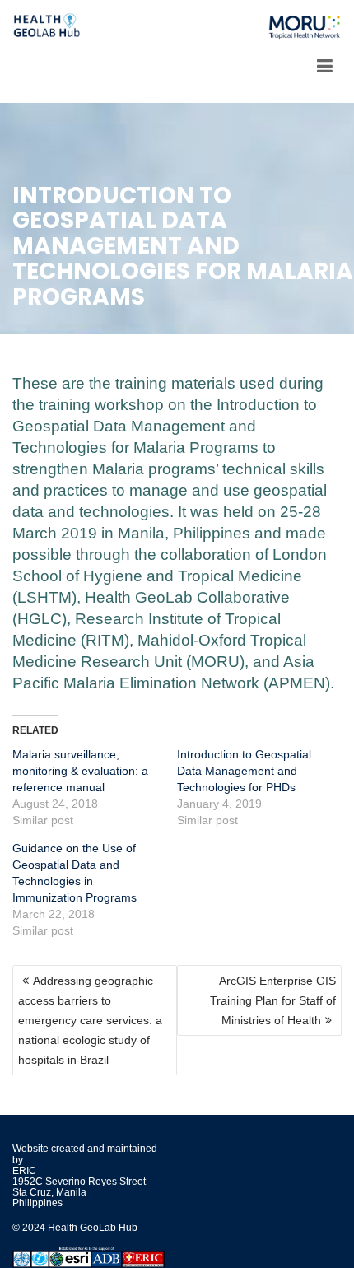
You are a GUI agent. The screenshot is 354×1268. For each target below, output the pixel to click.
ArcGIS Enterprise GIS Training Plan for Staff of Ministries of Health (273, 1000)
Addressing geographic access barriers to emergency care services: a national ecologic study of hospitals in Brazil (90, 1020)
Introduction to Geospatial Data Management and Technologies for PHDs (244, 771)
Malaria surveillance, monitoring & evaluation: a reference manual (80, 771)
